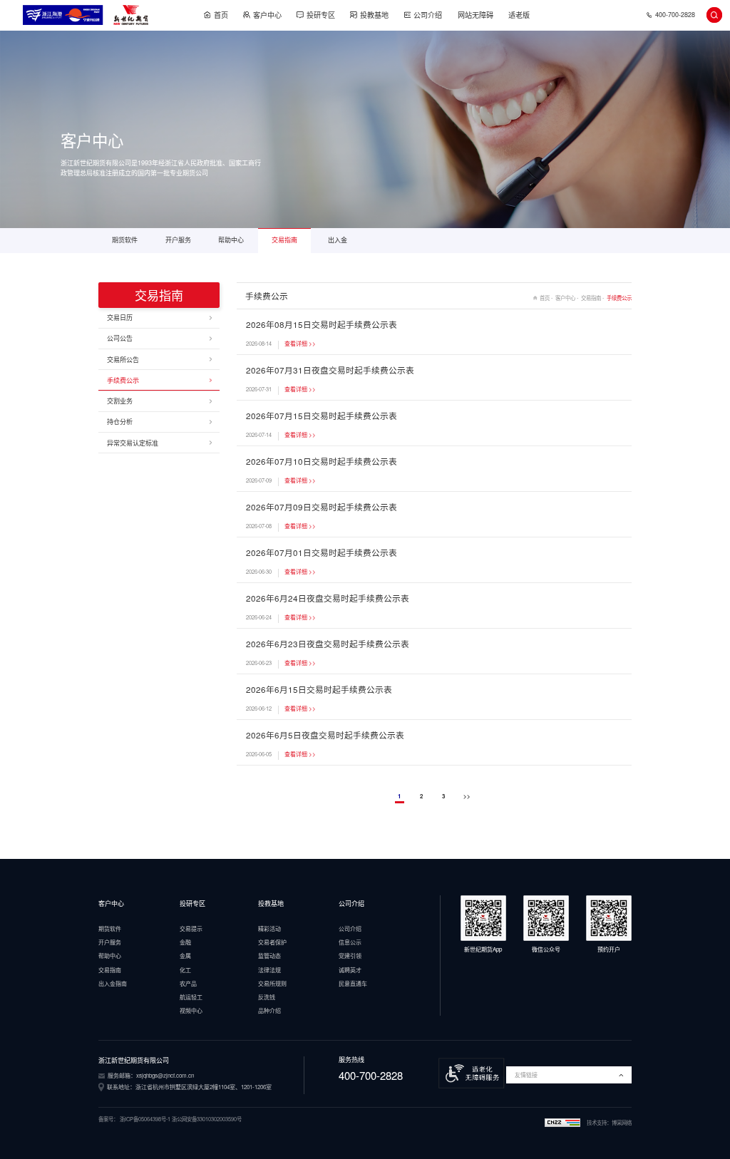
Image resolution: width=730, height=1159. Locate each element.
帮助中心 (231, 239)
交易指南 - (594, 297)
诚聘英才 (350, 970)
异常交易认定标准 (132, 443)
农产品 (188, 983)
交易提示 (191, 928)
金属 (185, 955)
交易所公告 (123, 359)
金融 (185, 942)
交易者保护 (272, 942)
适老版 (519, 14)
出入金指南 (112, 983)
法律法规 (269, 970)
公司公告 (120, 338)
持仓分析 (120, 421)
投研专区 (321, 14)
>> (467, 796)
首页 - (547, 297)
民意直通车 (353, 983)
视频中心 (191, 1010)
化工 (185, 970)
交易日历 (120, 317)
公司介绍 (427, 14)
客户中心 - (568, 297)
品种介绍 (269, 1010)
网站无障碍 (475, 14)
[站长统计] (562, 1122)
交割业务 (120, 401)
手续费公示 (123, 380)
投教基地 (374, 14)
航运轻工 (191, 997)
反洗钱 (266, 997)
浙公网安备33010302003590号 (207, 1119)
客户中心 (267, 14)
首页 (221, 14)
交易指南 (284, 239)
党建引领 (350, 955)
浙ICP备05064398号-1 (145, 1119)
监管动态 (269, 955)
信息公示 (350, 942)
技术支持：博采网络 (609, 1122)
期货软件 (125, 239)
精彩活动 (269, 928)
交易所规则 (272, 983)
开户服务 (178, 239)
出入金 (337, 239)
